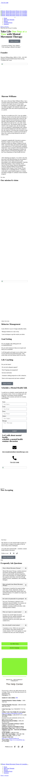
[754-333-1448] (14, 458)
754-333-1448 (14, 462)
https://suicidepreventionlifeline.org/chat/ (12, 713)
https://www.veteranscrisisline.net (10, 738)
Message (4, 421)
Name (3, 402)
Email (3, 406)
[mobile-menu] (15, 17)
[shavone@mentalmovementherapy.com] (14, 447)
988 (17, 697)
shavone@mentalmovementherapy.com (15, 452)
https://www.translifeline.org (17, 740)
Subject (4, 416)
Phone (3, 411)
